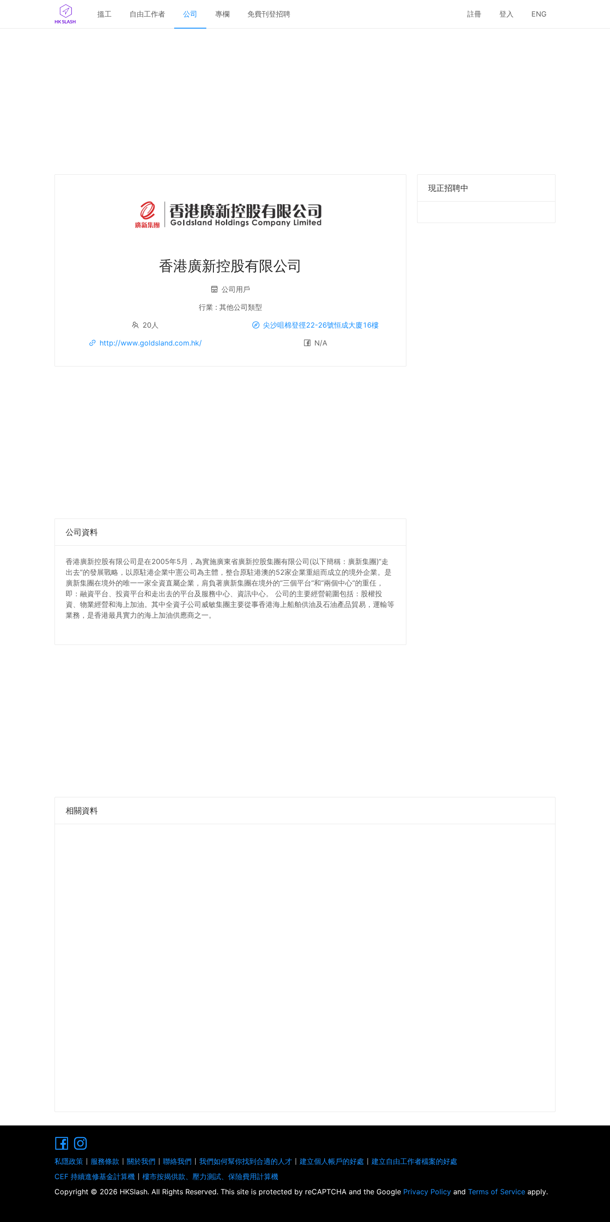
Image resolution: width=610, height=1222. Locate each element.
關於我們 (141, 1161)
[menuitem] (104, 14)
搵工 (104, 13)
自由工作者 (147, 13)
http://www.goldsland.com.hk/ (151, 342)
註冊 (474, 13)
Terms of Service (496, 1191)
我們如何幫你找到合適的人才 (245, 1161)
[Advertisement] (305, 98)
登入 (506, 13)
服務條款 (105, 1161)
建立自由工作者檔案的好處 (414, 1161)
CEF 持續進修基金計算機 (94, 1176)
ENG (539, 13)
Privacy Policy (427, 1191)
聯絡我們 (177, 1161)
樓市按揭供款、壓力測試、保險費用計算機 (210, 1176)
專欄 (222, 13)
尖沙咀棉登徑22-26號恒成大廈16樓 (321, 324)
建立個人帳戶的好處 (332, 1161)
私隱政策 (68, 1161)
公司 (190, 13)
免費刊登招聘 (268, 13)
